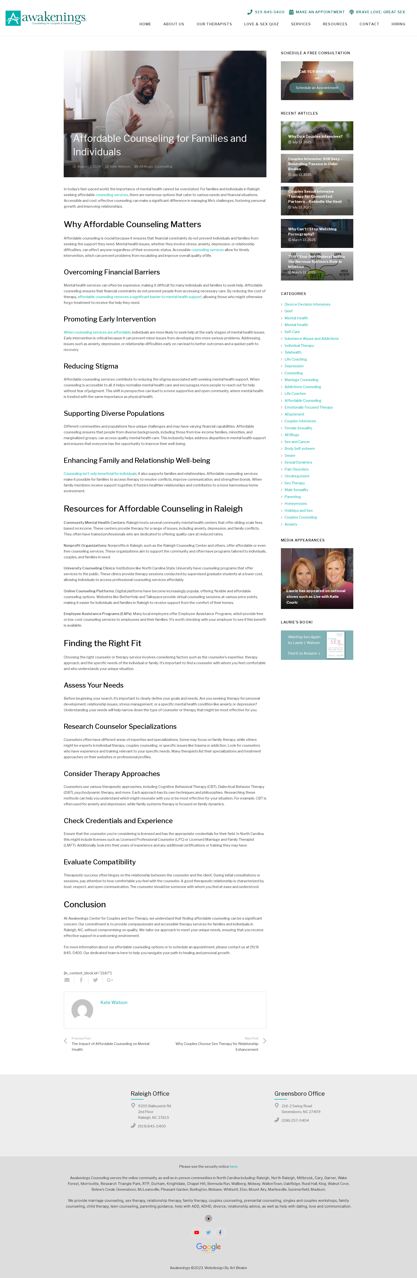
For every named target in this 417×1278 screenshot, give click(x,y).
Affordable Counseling (303, 400)
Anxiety (291, 524)
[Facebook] (220, 1232)
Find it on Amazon (303, 653)
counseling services (112, 195)
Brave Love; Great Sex (380, 12)
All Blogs (146, 166)
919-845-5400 (270, 12)
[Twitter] (208, 1232)
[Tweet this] (96, 980)
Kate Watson (120, 166)
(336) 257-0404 (295, 1120)
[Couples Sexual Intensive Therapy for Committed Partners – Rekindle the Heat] (317, 210)
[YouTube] (196, 1232)
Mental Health (296, 318)
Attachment (294, 414)
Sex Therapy (295, 483)
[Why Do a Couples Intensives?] (317, 145)
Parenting (293, 497)
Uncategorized (297, 476)
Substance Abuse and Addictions (312, 338)
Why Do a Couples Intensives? (315, 136)
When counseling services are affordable (97, 332)
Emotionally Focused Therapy (309, 407)
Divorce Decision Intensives (307, 304)
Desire (290, 455)
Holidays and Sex (299, 510)
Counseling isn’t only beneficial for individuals (100, 474)
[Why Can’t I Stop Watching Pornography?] (317, 243)
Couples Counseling (301, 517)
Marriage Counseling (302, 380)
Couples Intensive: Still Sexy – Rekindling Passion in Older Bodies (315, 164)
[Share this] (81, 980)
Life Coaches (295, 393)
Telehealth (293, 352)
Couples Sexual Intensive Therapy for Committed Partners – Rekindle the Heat (315, 196)
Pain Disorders (297, 469)
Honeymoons (296, 503)
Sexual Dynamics (298, 462)
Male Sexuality (296, 490)
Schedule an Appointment (317, 88)
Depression (294, 366)
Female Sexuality (298, 428)
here (233, 1166)
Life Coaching (296, 359)
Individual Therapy (299, 345)
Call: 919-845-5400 (317, 71)
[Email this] (69, 980)
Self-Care (292, 332)
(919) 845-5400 (152, 1126)
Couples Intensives (300, 421)
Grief (288, 311)
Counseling (163, 166)
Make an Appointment (320, 12)
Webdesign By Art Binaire (225, 1268)
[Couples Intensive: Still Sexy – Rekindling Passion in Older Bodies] (317, 178)
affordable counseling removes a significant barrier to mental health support (140, 297)
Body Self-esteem (300, 448)
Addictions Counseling (303, 387)
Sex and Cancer (297, 442)
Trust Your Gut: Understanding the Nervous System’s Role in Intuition (316, 261)
